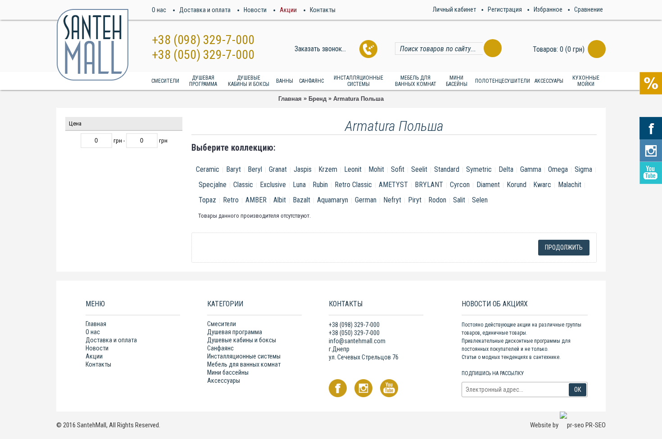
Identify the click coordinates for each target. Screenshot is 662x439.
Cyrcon (460, 184)
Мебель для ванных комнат (244, 364)
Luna (299, 184)
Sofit (397, 169)
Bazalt (301, 200)
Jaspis (303, 169)
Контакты (98, 364)
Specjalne (213, 184)
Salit (459, 200)
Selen (480, 200)
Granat (278, 169)
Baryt (233, 169)
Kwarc (542, 184)
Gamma (530, 169)
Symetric (479, 169)
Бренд (317, 98)
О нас (93, 332)
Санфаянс (220, 348)
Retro (231, 200)
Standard (446, 169)
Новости (97, 348)
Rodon (437, 200)
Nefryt (392, 200)
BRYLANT (429, 184)
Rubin (320, 184)
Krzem (327, 169)
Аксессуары (223, 380)
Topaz (207, 200)
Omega (558, 169)
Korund (516, 184)
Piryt (415, 200)
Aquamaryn (332, 200)
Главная (290, 98)
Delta (506, 169)
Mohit (376, 169)
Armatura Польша (358, 98)
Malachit (569, 184)
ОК (577, 389)
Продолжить (564, 247)
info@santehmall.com (357, 341)
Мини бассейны (228, 372)
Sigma (583, 169)
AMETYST (393, 184)
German (365, 200)
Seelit (419, 169)
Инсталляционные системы (244, 356)
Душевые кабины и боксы (241, 340)
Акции (94, 356)
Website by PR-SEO (568, 425)
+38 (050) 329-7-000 (203, 54)
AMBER (256, 200)
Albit (279, 200)
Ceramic (207, 169)
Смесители (221, 323)
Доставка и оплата (111, 340)
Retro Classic (353, 184)
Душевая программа (234, 332)
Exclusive (273, 184)
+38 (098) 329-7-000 (203, 39)
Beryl (255, 169)
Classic (243, 184)
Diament (488, 184)
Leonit (353, 169)
